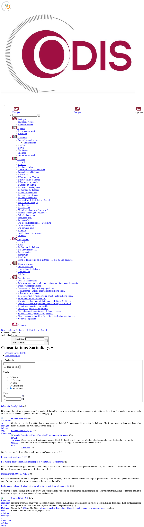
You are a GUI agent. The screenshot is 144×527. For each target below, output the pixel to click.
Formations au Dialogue (28, 172)
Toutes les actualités (27, 155)
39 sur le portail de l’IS (15, 353)
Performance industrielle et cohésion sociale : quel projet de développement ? (35, 486)
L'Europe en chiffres (27, 185)
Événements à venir (26, 131)
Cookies (110, 508)
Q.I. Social (23, 274)
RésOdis (22, 257)
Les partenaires (24, 252)
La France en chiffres (27, 192)
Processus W (23, 220)
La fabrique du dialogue (28, 190)
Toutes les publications (28, 140)
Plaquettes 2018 (25, 218)
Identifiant (19, 339)
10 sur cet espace (12, 355)
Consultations (24, 271)
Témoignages (23, 278)
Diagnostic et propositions (29, 286)
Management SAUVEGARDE (15, 474)
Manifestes (23, 150)
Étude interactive (25, 264)
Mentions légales (47, 508)
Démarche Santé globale (12, 406)
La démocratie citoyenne (29, 187)
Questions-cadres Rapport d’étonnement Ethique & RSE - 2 (44, 301)
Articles (21, 145)
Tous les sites (12, 367)
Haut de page (81, 508)
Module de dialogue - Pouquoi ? (32, 212)
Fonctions (17, 380)
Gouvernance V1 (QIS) (21, 430)
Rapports (22, 230)
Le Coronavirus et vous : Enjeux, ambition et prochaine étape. (45, 296)
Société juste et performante (30, 233)
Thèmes (21, 159)
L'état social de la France (29, 180)
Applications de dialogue (29, 269)
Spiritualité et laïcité (20, 498)
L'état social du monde (28, 182)
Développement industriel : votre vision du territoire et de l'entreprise (48, 283)
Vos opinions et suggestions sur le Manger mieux (39, 311)
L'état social (23, 174)
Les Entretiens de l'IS (27, 250)
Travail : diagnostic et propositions (33, 308)
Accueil (21, 162)
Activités (22, 164)
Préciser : (7, 372)
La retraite (25, 447)
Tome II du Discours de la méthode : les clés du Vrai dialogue (45, 260)
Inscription (61, 508)
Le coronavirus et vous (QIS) (14, 457)
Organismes (23, 239)
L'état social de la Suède (28, 293)
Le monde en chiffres (27, 197)
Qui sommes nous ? (26, 228)
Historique (22, 133)
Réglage (38, 510)
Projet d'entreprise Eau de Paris (32, 298)
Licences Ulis (24, 207)
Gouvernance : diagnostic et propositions (36, 288)
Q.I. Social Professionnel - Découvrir (34, 223)
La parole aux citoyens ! (28, 195)
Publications (18, 388)
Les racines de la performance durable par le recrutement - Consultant (32, 462)
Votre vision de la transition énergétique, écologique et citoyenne (46, 316)
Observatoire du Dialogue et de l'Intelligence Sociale (24, 330)
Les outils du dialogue (28, 202)
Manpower (23, 255)
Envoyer (16, 112)
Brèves (21, 148)
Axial (20, 244)
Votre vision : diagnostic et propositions (35, 313)
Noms (15, 377)
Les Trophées (24, 205)
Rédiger (77, 112)
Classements (22, 325)
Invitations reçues (25, 122)
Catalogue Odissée (26, 167)
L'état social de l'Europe (28, 177)
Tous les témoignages (27, 280)
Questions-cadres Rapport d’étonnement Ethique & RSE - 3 (44, 303)
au (4, 399)
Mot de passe (18, 342)
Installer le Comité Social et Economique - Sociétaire (44, 435)
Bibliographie (30, 143)
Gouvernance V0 (19, 418)
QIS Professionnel (26, 225)
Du (4, 396)
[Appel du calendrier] (22, 396)
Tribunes (22, 153)
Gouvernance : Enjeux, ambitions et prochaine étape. (41, 291)
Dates (5, 393)
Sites (15, 383)
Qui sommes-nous (97, 508)
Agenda (21, 128)
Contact (70, 508)
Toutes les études (25, 266)
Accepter (46, 510)
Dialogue (21, 119)
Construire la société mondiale (31, 169)
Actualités (22, 137)
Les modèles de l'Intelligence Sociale (34, 200)
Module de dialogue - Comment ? (33, 210)
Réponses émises (25, 124)
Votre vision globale (27, 318)
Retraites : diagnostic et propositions (34, 306)
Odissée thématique (26, 215)
